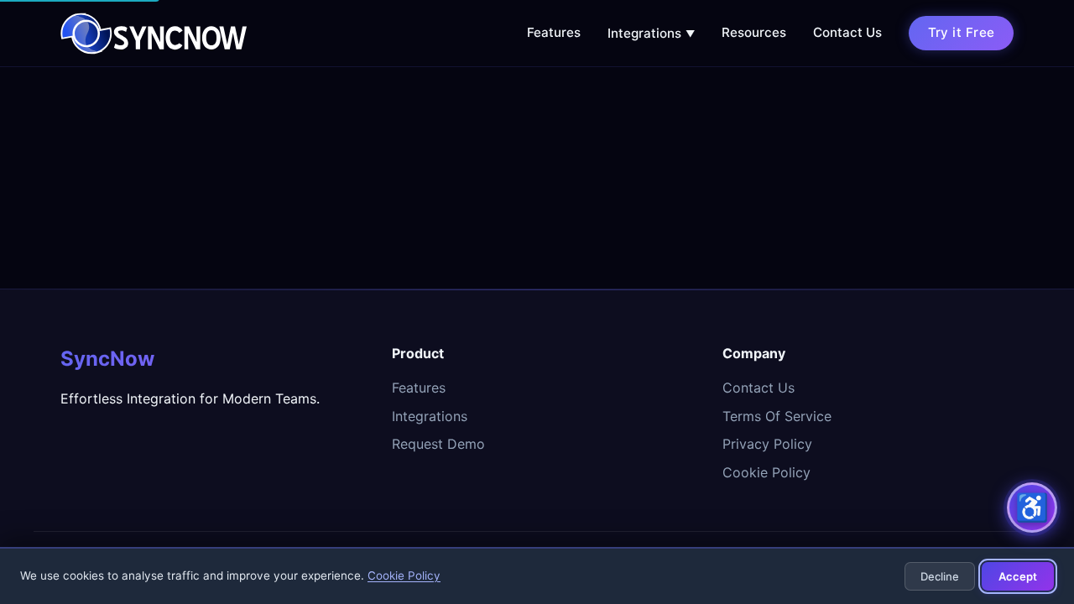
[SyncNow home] (153, 34)
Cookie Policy (766, 472)
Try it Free (961, 32)
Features (554, 32)
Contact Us (847, 32)
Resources (754, 32)
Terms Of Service (777, 416)
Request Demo (438, 443)
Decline (939, 576)
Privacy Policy (767, 443)
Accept (1017, 576)
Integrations (651, 33)
